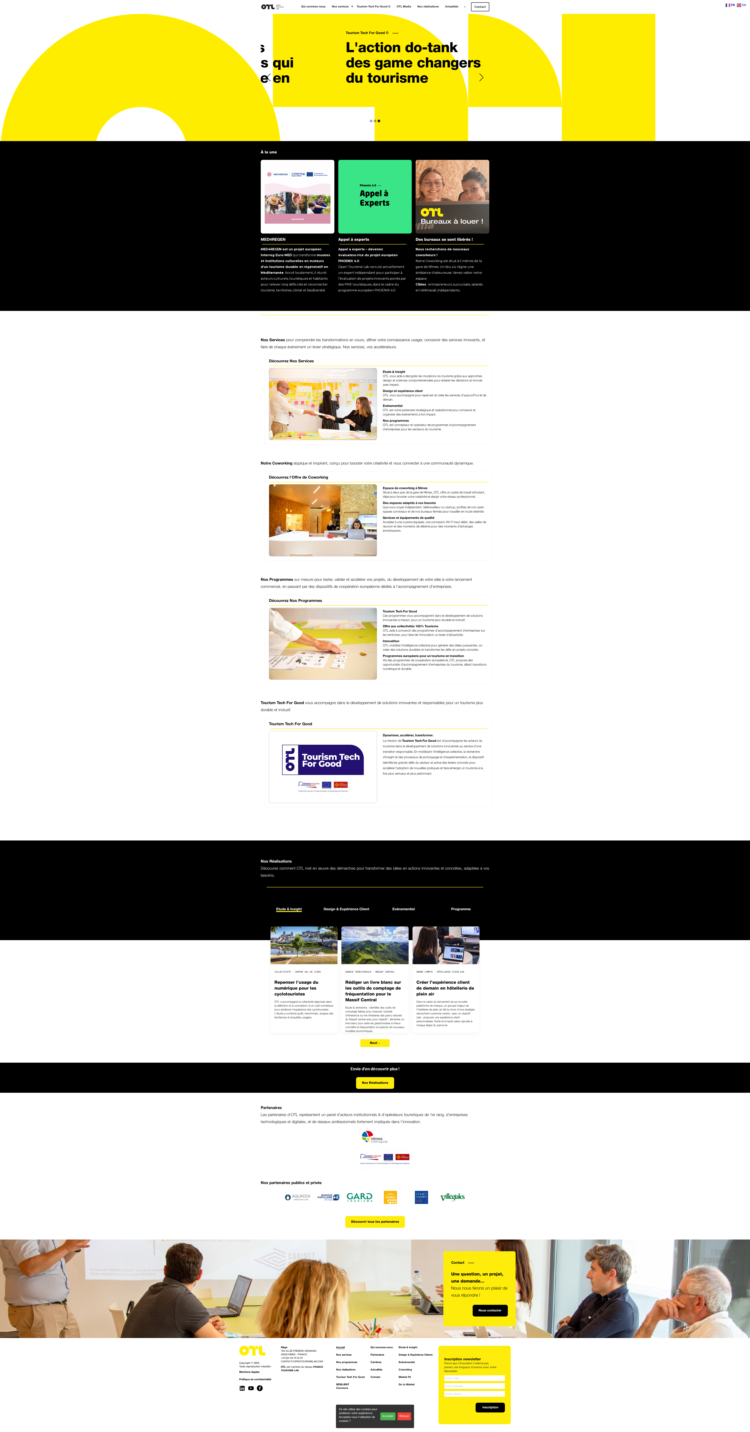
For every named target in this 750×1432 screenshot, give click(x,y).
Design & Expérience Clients (416, 1355)
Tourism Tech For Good (350, 1377)
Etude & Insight (408, 1347)
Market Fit (405, 1377)
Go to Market (407, 1385)
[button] (341, 7)
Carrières (376, 1362)
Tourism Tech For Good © (373, 6)
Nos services (344, 1355)
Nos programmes (346, 1362)
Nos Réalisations (375, 1083)
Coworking (405, 1370)
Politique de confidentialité (255, 1379)
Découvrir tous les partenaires (375, 1222)
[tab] (289, 908)
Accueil (282, 33)
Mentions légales (249, 1372)
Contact (480, 6)
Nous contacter (490, 1310)
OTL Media (404, 6)
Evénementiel (407, 1362)
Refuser (404, 1416)
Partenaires (377, 1355)
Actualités (451, 6)
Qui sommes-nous (313, 6)
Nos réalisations (428, 6)
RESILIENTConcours (342, 1386)
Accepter (388, 1416)
